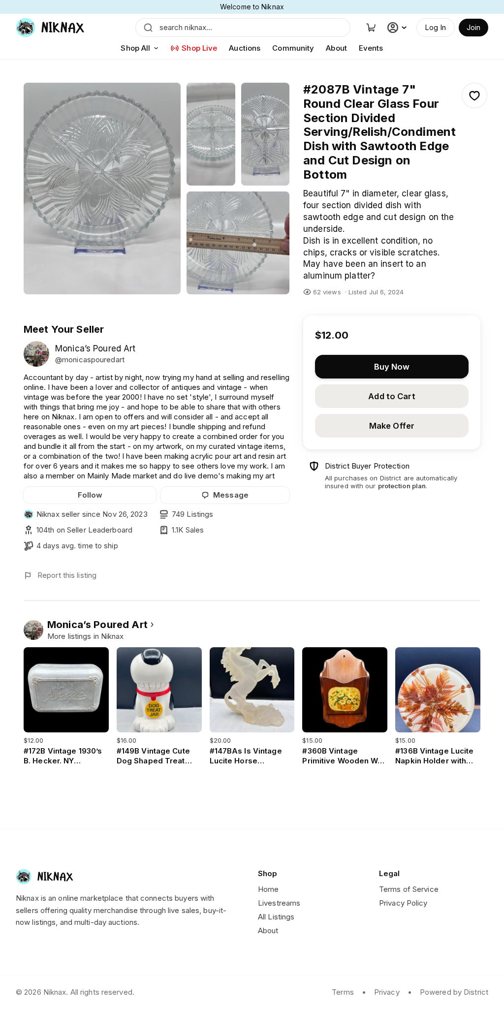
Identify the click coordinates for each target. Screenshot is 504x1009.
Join (473, 27)
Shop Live (199, 48)
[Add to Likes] (474, 95)
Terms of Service (409, 889)
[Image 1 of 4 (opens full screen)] (102, 188)
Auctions (244, 48)
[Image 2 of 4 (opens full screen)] (211, 134)
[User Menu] (398, 27)
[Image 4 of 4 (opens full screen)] (238, 242)
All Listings (276, 916)
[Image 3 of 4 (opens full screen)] (265, 134)
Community (293, 48)
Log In (435, 27)
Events (371, 48)
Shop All (135, 48)
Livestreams (279, 903)
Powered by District (454, 992)
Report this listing (66, 575)
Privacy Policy (403, 903)
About (336, 48)
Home (268, 889)
